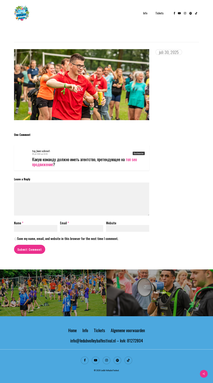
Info (85, 330)
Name (18, 223)
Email (64, 223)
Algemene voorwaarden (128, 330)
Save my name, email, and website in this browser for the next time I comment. (67, 238)
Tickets (99, 330)
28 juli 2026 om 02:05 (40, 154)
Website (111, 223)
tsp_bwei (36, 151)
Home (72, 330)
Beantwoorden (139, 153)
